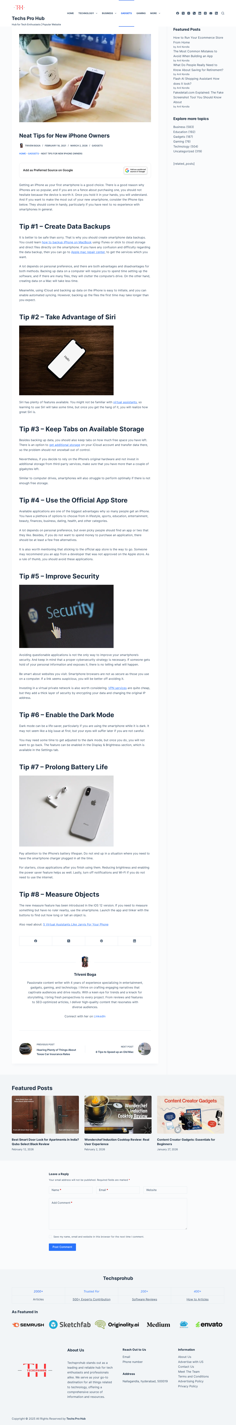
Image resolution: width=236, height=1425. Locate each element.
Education (180, 132)
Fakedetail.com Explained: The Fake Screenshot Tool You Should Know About (198, 97)
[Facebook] (177, 13)
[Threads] (205, 13)
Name (56, 1190)
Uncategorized (183, 151)
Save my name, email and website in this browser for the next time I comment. (98, 1236)
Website (151, 1190)
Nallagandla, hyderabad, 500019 (145, 1381)
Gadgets (126, 13)
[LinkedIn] (199, 13)
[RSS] (216, 13)
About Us (184, 1357)
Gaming (141, 13)
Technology (86, 13)
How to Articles (198, 1299)
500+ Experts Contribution (91, 1299)
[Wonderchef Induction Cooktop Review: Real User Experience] (118, 1115)
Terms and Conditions (193, 1376)
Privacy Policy (188, 1386)
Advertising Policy (191, 1381)
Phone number (133, 1362)
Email (103, 1190)
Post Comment (62, 1247)
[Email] (210, 13)
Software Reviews (144, 1299)
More (153, 13)
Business (107, 13)
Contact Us (186, 1366)
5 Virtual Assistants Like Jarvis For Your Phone (75, 924)
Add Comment (62, 1202)
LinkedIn (99, 1016)
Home (70, 13)
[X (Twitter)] (183, 13)
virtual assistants (125, 402)
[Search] (222, 13)
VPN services (117, 688)
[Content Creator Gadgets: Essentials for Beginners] (190, 1115)
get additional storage (64, 445)
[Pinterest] (101, 941)
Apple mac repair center (88, 252)
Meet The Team (189, 1371)
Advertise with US (190, 1362)
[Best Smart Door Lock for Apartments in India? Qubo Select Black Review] (45, 1115)
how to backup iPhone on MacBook (67, 242)
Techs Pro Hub (28, 18)
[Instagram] (188, 13)
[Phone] (194, 13)
